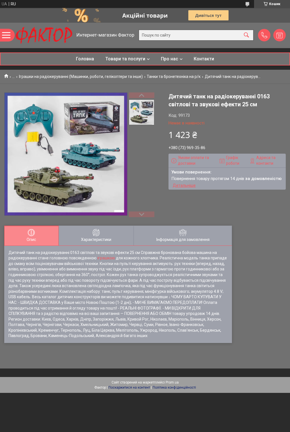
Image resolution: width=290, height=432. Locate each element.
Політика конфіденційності (174, 387)
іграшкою (106, 258)
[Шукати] (246, 35)
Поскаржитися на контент (129, 387)
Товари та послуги (125, 59)
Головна (85, 59)
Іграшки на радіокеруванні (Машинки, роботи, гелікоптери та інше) (81, 76)
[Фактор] (44, 35)
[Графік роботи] (279, 35)
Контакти (204, 59)
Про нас (169, 59)
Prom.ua (172, 382)
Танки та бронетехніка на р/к (174, 76)
